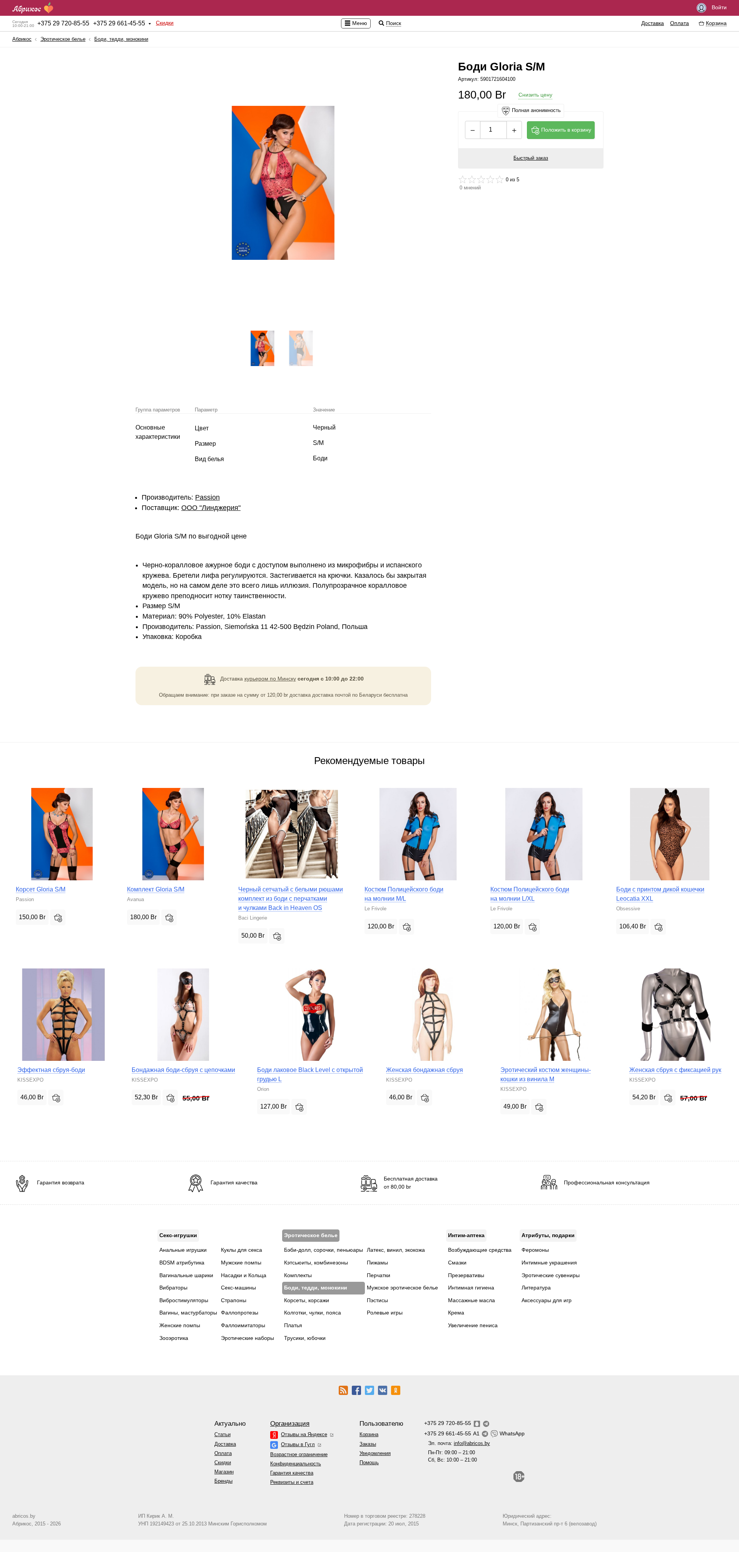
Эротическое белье (62, 39)
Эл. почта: (459, 1443)
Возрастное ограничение (299, 1454)
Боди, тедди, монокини (121, 39)
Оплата (679, 23)
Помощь (369, 1462)
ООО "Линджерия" (211, 508)
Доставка (652, 23)
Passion (207, 497)
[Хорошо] (490, 179)
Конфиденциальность (295, 1464)
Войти (718, 7)
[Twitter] (369, 1390)
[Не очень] (472, 179)
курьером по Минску (270, 679)
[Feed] (343, 1390)
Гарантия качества (291, 1473)
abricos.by (23, 1516)
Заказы (367, 1444)
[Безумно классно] (499, 179)
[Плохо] (462, 179)
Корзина (368, 1434)
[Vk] (382, 1390)
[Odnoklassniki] (395, 1390)
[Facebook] (356, 1390)
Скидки (165, 23)
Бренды (223, 1481)
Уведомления (375, 1453)
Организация (289, 1423)
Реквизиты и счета (291, 1482)
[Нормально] (481, 179)
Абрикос (22, 39)
